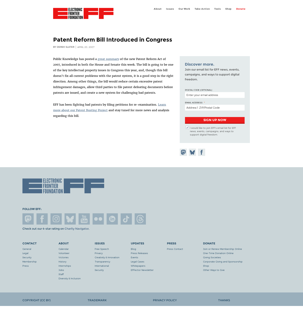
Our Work (184, 9)
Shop (228, 9)
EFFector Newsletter (142, 270)
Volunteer (64, 253)
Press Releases (139, 253)
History (62, 261)
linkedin (112, 219)
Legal (25, 253)
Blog (133, 249)
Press (25, 265)
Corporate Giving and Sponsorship (223, 261)
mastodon (28, 219)
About (158, 9)
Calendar (64, 249)
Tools (217, 9)
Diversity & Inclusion (70, 278)
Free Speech (102, 249)
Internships (65, 265)
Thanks (224, 300)
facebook (42, 219)
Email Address (194, 102)
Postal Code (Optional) (198, 90)
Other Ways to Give (214, 270)
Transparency (102, 261)
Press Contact (175, 249)
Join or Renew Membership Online (222, 249)
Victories (64, 257)
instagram (56, 219)
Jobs (61, 270)
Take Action (202, 9)
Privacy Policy (165, 300)
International (102, 265)
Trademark (97, 300)
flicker (98, 219)
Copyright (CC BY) (36, 300)
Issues (170, 9)
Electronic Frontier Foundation (83, 15)
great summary (108, 59)
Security (26, 257)
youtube (84, 219)
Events (134, 257)
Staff (61, 274)
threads (140, 219)
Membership (29, 261)
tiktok (126, 219)
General (26, 249)
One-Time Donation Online (218, 253)
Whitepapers (138, 265)
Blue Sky (70, 219)
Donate (240, 9)
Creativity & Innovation (107, 257)
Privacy (99, 253)
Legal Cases (137, 261)
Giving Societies (212, 257)
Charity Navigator (77, 228)
